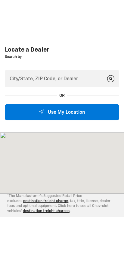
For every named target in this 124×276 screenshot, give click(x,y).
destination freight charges (46, 211)
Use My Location (66, 112)
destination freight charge (45, 201)
